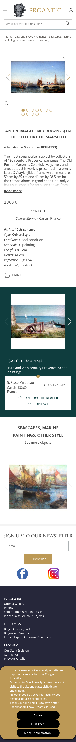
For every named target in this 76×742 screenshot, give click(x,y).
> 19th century (40, 40)
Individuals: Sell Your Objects (24, 616)
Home (8, 36)
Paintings (40, 36)
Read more (13, 191)
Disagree (38, 724)
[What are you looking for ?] (67, 23)
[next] (68, 321)
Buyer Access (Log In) (18, 629)
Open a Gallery (14, 604)
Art (31, 36)
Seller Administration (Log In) (23, 612)
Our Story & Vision (16, 650)
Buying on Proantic (17, 633)
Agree (38, 715)
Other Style (25, 40)
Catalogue (21, 36)
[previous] (8, 321)
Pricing (8, 608)
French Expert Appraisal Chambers (27, 637)
